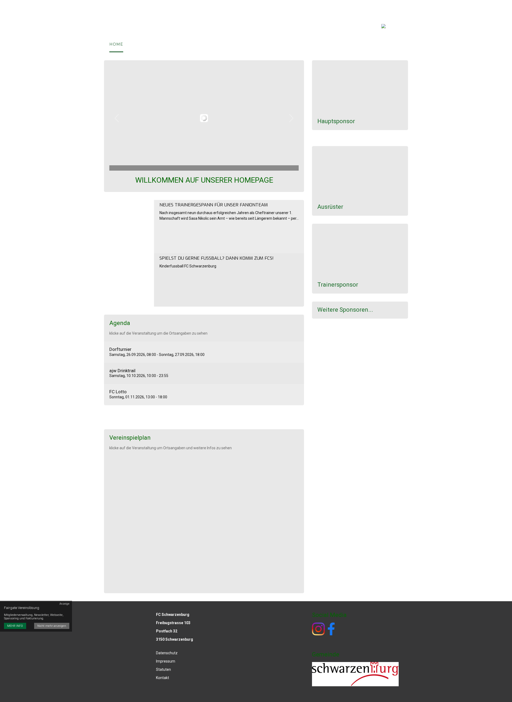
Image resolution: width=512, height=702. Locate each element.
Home (116, 44)
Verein (141, 44)
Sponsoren (332, 8)
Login (358, 8)
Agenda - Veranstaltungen (287, 8)
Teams (234, 44)
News (210, 44)
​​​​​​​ (331, 629)
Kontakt (262, 44)
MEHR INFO (15, 626)
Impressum (384, 8)
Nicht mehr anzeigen (51, 626)
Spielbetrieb (177, 44)
